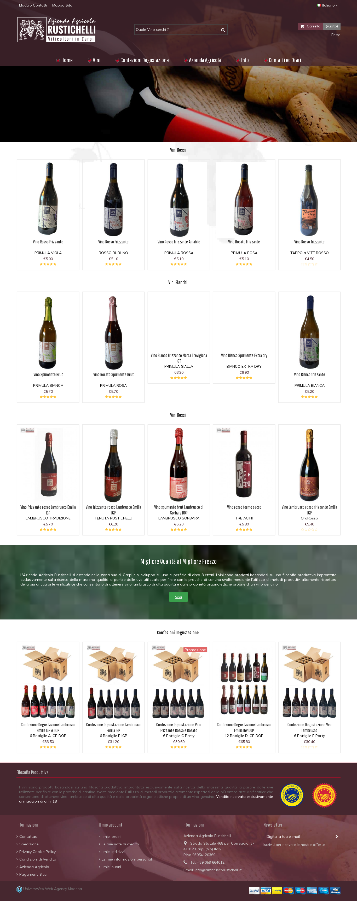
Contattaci (28, 836)
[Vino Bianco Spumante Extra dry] (244, 322)
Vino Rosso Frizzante (48, 241)
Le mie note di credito (120, 844)
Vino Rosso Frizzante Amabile (179, 241)
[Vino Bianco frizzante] (309, 332)
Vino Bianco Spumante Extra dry (244, 355)
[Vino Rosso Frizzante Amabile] (178, 200)
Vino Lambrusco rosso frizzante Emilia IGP (309, 510)
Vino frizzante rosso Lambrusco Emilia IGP (48, 510)
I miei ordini (111, 836)
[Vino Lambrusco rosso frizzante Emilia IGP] (309, 465)
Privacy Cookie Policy (37, 851)
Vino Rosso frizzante (309, 241)
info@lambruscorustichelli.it (218, 870)
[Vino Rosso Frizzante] (48, 200)
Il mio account (110, 825)
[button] (242, 59)
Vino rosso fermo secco (244, 507)
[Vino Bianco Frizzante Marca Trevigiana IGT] (178, 322)
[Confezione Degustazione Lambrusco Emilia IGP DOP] (244, 683)
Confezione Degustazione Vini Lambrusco (309, 727)
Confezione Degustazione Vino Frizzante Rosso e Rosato (178, 727)
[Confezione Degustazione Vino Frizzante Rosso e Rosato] (178, 683)
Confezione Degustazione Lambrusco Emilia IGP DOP (244, 727)
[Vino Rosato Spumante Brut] (113, 332)
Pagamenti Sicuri (34, 874)
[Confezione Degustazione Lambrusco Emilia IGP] (113, 683)
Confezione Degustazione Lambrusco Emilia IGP (113, 727)
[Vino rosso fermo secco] (244, 465)
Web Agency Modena (63, 888)
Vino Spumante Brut (48, 374)
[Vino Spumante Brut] (48, 332)
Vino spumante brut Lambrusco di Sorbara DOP (178, 510)
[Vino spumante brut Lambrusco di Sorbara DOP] (178, 465)
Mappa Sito (62, 5)
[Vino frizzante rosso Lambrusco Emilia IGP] (48, 465)
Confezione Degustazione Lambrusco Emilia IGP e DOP (48, 727)
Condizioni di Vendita (37, 859)
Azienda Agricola (34, 866)
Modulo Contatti (33, 5)
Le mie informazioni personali (127, 859)
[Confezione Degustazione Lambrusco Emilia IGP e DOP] (48, 683)
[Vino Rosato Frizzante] (244, 200)
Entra (335, 34)
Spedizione (29, 844)
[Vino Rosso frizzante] (309, 200)
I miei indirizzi (113, 851)
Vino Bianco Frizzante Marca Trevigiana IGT (179, 358)
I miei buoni (111, 866)
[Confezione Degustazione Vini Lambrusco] (309, 683)
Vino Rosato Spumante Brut (113, 374)
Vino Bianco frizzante (309, 374)
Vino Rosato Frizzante (244, 241)
